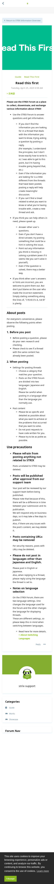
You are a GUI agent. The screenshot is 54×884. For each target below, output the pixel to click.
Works (12, 713)
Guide (18, 76)
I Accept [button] (10, 878)
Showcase (13, 719)
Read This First (31, 76)
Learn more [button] (43, 871)
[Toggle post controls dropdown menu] (44, 644)
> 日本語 (11, 93)
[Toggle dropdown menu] (27, 3)
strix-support (27, 686)
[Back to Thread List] (3, 3)
